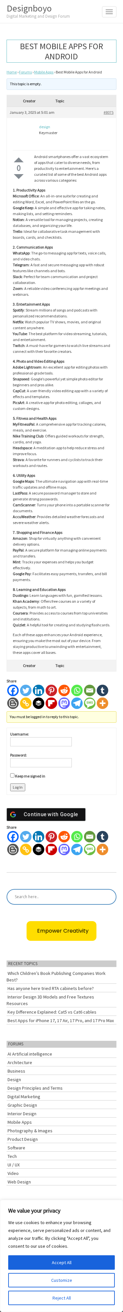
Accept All (62, 1262)
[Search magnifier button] (108, 896)
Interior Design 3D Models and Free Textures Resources (50, 1000)
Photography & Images (30, 1131)
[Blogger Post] (13, 703)
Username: (19, 734)
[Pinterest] (51, 690)
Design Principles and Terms (35, 1088)
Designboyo (38, 10)
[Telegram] (77, 703)
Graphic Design (22, 1105)
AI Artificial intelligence (30, 1054)
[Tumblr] (102, 690)
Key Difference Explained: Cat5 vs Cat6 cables (52, 1012)
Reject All (61, 1298)
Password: (18, 755)
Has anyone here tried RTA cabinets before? (51, 988)
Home (12, 72)
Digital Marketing (24, 1097)
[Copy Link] (25, 703)
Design (14, 1079)
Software (16, 1148)
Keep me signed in (30, 776)
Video (13, 1173)
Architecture (20, 1062)
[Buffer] (38, 703)
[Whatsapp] (77, 690)
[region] (61, 1256)
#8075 (108, 112)
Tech (12, 1156)
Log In (18, 787)
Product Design (23, 1139)
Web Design (19, 1182)
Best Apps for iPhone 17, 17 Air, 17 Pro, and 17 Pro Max (61, 1020)
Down (19, 176)
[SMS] (89, 703)
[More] (102, 703)
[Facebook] (13, 690)
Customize (61, 1280)
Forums (25, 72)
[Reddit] (64, 690)
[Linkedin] (38, 690)
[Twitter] (25, 690)
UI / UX (14, 1165)
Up (19, 159)
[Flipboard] (51, 703)
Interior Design (22, 1114)
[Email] (89, 690)
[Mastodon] (64, 703)
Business (16, 1071)
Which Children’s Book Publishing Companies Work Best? (56, 976)
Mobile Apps (43, 72)
